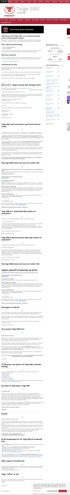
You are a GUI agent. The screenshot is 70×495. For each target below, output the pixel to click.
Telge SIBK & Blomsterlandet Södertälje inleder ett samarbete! (21, 239)
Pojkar (28, 1)
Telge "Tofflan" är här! (10, 474)
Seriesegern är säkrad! (10, 307)
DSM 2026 (17, 470)
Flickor (34, 1)
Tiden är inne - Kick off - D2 (51, 119)
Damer (16, 1)
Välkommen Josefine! (50, 103)
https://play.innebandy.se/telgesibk (10, 61)
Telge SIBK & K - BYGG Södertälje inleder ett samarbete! (18, 212)
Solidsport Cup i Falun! (50, 123)
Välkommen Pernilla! (50, 75)
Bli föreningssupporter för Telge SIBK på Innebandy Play (21, 440)
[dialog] (50, 487)
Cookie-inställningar (5, 491)
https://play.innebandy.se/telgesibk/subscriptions (11, 451)
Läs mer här (6, 374)
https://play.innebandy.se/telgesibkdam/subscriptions (29, 456)
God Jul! (4, 414)
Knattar (41, 1)
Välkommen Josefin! (49, 71)
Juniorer (22, 1)
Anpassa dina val (36, 490)
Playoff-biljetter (5, 178)
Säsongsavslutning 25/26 (50, 111)
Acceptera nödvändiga (52, 491)
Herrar (10, 1)
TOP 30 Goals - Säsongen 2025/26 (52, 79)
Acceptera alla (63, 491)
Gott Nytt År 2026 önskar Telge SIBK (15, 386)
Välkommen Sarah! (49, 90)
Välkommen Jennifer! (50, 94)
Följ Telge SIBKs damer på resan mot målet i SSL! (20, 163)
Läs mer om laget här (8, 378)
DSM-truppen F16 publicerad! (12, 461)
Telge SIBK (4, 1)
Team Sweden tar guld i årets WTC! (52, 83)
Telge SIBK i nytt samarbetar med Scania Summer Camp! (21, 125)
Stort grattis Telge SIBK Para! (12, 329)
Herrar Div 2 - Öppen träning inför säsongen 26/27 (21, 85)
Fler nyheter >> (4, 485)
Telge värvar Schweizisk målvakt (52, 115)
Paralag (47, 1)
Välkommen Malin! (49, 67)
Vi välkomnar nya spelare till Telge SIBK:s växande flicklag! (21, 365)
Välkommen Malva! (49, 99)
